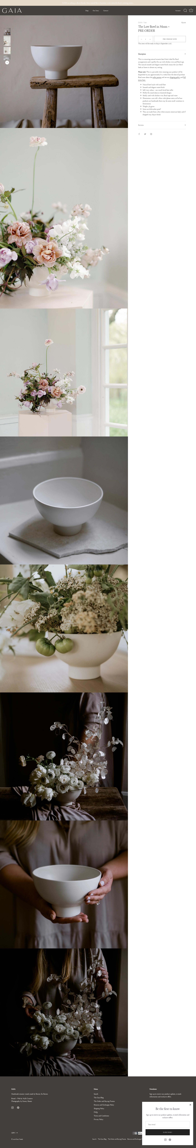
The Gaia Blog (99, 1097)
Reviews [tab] (141, 125)
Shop (86, 10)
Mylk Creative (28, 1098)
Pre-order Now (170, 39)
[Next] (7, 62)
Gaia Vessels (19, 1139)
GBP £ (13, 1133)
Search (96, 1094)
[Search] (185, 10)
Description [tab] (142, 54)
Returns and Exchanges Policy (104, 1104)
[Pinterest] (170, 1139)
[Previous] (7, 24)
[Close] (190, 1104)
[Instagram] (165, 1139)
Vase (145, 22)
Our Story (96, 10)
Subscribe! (167, 1132)
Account (178, 10)
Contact (105, 10)
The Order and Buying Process (104, 1101)
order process (157, 77)
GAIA (140, 22)
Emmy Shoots (27, 1101)
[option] (7, 32)
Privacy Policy (98, 1119)
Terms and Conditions (101, 1115)
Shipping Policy (99, 1108)
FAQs (96, 1112)
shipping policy (175, 77)
